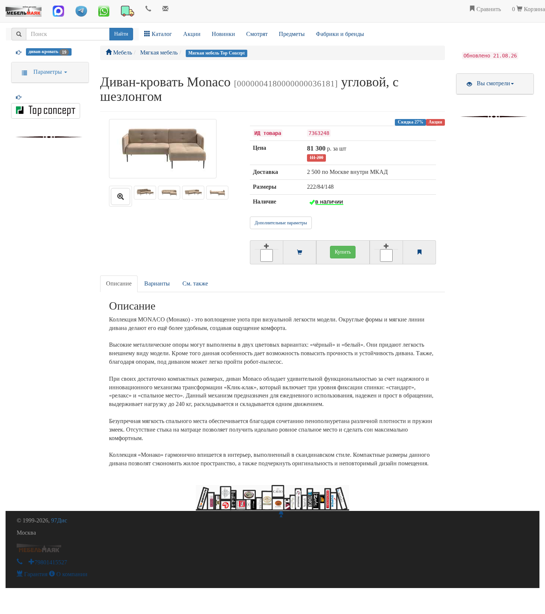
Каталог (161, 34)
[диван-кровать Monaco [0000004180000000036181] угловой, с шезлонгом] (120, 196)
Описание (119, 283)
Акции (192, 34)
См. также (195, 283)
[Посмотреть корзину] (299, 252)
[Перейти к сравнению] (419, 252)
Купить (343, 252)
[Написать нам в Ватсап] (104, 11)
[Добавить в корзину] (266, 252)
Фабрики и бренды (340, 34)
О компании (71, 574)
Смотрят (257, 34)
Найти (121, 34)
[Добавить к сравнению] (386, 252)
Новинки (223, 34)
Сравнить (488, 9)
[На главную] (23, 9)
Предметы (292, 34)
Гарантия (35, 574)
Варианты (157, 283)
